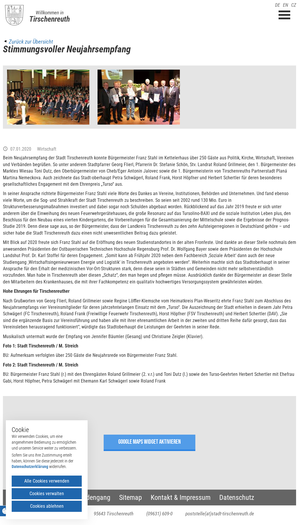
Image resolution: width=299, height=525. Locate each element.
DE (277, 5)
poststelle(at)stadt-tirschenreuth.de (219, 514)
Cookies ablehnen (47, 506)
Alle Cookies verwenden (46, 481)
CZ (293, 5)
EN (285, 5)
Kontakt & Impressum (181, 497)
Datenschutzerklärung (30, 466)
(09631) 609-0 (159, 514)
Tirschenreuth (49, 19)
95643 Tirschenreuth (113, 514)
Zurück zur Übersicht (31, 41)
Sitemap (130, 497)
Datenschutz (236, 497)
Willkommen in (50, 13)
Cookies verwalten (46, 493)
